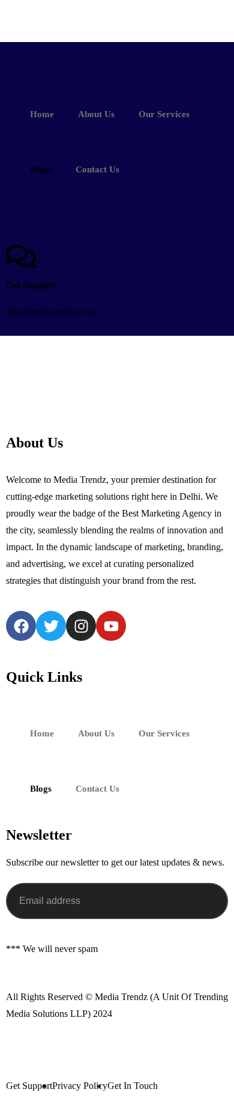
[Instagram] (81, 626)
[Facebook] (21, 626)
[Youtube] (111, 626)
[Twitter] (51, 626)
